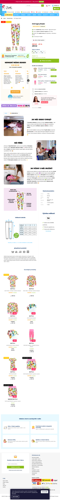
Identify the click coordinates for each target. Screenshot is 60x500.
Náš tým (4, 485)
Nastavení (15, 496)
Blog (52, 12)
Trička (39, 15)
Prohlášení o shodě (35, 470)
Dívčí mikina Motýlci (42, 74)
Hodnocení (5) (14, 113)
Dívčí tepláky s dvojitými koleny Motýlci (46, 80)
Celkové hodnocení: (17, 96)
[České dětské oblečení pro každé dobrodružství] (1, 18)
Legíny (29, 15)
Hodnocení (46, 12)
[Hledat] (42, 5)
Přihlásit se (56, 5)
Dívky (48, 197)
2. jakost (39, 12)
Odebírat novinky (15, 467)
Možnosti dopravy (35, 466)
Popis (6, 113)
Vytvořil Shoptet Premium (53, 496)
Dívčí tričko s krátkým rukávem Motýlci (46, 68)
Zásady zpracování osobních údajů (15, 470)
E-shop (4, 12)
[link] (44, 441)
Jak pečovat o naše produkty (37, 465)
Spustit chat (45, 102)
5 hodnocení (42, 26)
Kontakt (57, 12)
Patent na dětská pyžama (37, 462)
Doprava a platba (26, 12)
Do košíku (53, 69)
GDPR (33, 468)
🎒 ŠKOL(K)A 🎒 (8, 15)
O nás (4, 478)
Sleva (34, 12)
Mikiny (34, 15)
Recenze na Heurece (17, 97)
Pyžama (23, 15)
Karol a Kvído (11, 12)
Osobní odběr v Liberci (36, 459)
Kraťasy (52, 15)
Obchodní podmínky (35, 471)
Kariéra (4, 487)
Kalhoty (45, 15)
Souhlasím (44, 491)
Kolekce (18, 12)
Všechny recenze (15, 91)
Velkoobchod (34, 473)
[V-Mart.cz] (10, 7)
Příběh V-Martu (6, 482)
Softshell (16, 15)
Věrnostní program (35, 457)
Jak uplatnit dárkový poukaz (37, 463)
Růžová (48, 195)
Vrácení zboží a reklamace (37, 460)
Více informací (48, 231)
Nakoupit (41, 1)
